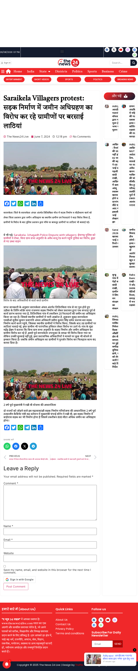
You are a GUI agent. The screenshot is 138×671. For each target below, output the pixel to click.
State (43, 71)
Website (9, 553)
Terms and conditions (70, 633)
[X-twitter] (113, 49)
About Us (61, 620)
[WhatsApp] (7, 446)
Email (8, 539)
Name (8, 526)
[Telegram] (33, 446)
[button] (62, 51)
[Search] (133, 63)
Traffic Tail (81, 665)
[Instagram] (127, 49)
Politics (77, 71)
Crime (123, 71)
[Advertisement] (69, 23)
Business (108, 71)
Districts (61, 71)
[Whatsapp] (134, 54)
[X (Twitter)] (24, 446)
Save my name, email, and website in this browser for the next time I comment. (47, 571)
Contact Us (63, 624)
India (30, 71)
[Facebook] (107, 49)
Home (18, 71)
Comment (11, 483)
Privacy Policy (65, 629)
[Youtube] (120, 49)
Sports (92, 71)
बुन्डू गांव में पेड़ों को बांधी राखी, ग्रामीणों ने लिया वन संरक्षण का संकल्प (115, 291)
